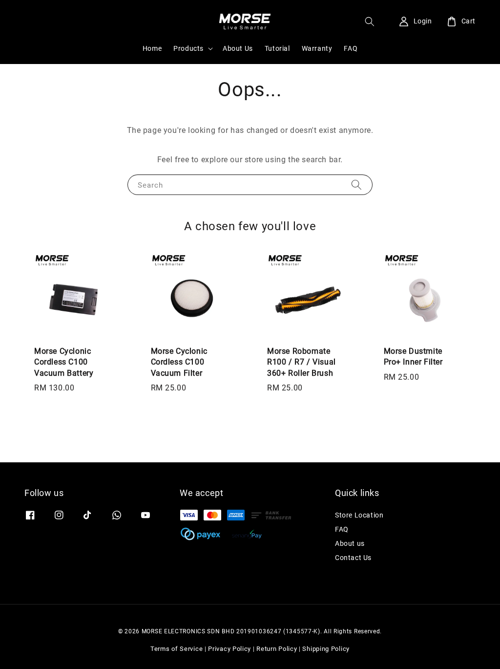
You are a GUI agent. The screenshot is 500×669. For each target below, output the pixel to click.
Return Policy (276, 648)
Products (188, 48)
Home (152, 48)
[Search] (356, 184)
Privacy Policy (229, 648)
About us (350, 543)
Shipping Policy (326, 648)
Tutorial (277, 48)
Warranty (317, 48)
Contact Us (353, 557)
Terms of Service (176, 648)
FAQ (350, 48)
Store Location (359, 515)
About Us (238, 48)
